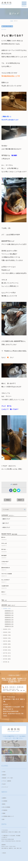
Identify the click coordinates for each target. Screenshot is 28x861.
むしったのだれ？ (5, 579)
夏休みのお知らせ (5, 567)
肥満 (3, 819)
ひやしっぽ (4, 543)
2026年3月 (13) (9, 621)
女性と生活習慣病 (6, 807)
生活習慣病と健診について (8, 816)
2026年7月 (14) (9, 613)
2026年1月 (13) (9, 626)
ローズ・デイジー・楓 (8, 26)
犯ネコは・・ (4, 549)
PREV (8, 499)
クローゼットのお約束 (6, 573)
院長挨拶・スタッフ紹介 (7, 777)
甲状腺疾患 (4, 810)
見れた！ (3, 591)
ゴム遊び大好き (5, 585)
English (4, 784)
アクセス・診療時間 (6, 780)
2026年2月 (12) (9, 624)
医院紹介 (4, 774)
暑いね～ (3, 537)
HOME (11, 20)
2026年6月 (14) (9, 615)
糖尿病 (3, 804)
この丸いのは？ (5, 561)
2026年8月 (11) (9, 610)
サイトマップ (5, 787)
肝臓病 (3, 813)
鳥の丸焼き (4, 555)
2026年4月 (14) (9, 619)
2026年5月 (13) (9, 617)
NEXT (20, 499)
